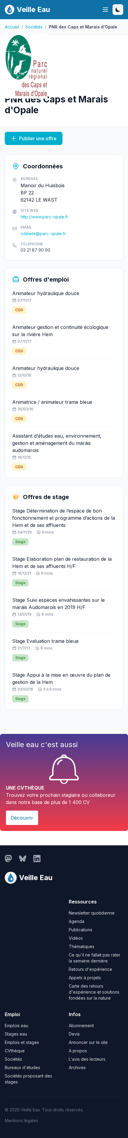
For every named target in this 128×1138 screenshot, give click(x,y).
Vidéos (76, 938)
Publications (80, 929)
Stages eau (16, 1033)
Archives (77, 1067)
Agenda (76, 921)
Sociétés (34, 26)
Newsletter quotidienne (92, 912)
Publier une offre (38, 138)
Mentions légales (21, 1120)
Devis (74, 1033)
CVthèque (15, 1050)
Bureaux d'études (22, 1067)
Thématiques (81, 946)
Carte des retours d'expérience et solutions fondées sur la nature (94, 992)
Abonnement (81, 1025)
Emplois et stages (22, 1042)
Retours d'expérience (90, 969)
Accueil (12, 26)
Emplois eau (16, 1025)
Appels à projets (85, 977)
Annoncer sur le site (88, 1042)
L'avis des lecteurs (87, 1059)
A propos (78, 1050)
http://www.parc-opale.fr (44, 216)
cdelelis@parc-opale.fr (43, 233)
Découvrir (22, 818)
